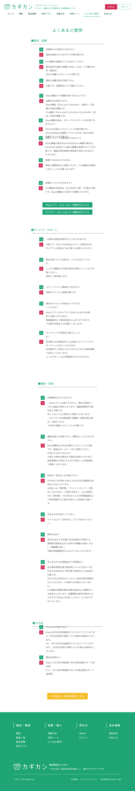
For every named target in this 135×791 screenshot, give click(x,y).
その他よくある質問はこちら (67, 696)
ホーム (11, 13)
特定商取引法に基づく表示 (111, 779)
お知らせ (113, 737)
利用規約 (74, 779)
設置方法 (60, 13)
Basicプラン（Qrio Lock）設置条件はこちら (67, 204)
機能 (21, 13)
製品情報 (32, 13)
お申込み (111, 6)
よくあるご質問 (92, 13)
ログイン (125, 6)
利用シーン (74, 13)
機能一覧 (20, 737)
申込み (82, 733)
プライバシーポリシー (89, 779)
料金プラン (46, 13)
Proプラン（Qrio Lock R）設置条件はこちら (67, 212)
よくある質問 (55, 741)
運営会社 (113, 733)
